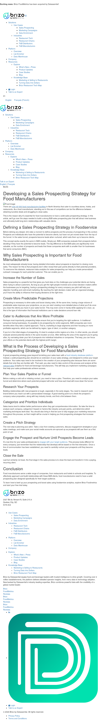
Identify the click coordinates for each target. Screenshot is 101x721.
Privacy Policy (14, 715)
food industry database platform (79, 355)
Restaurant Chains (26, 40)
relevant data (8, 365)
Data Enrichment (26, 33)
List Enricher (19, 54)
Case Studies (24, 72)
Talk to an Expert (15, 92)
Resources (12, 61)
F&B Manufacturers (27, 46)
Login (12, 89)
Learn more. (64, 4)
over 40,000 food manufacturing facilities (29, 206)
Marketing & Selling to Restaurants (33, 80)
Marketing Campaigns (28, 30)
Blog (21, 75)
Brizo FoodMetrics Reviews (8, 591)
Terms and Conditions (17, 718)
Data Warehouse (21, 56)
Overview (17, 51)
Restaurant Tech (26, 38)
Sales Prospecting (26, 27)
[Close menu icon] (22, 107)
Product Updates (26, 69)
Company (12, 59)
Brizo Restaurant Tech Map (30, 85)
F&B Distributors (25, 43)
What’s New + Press (27, 67)
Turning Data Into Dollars (29, 82)
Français (11, 184)
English (3, 184)
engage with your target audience (53, 442)
